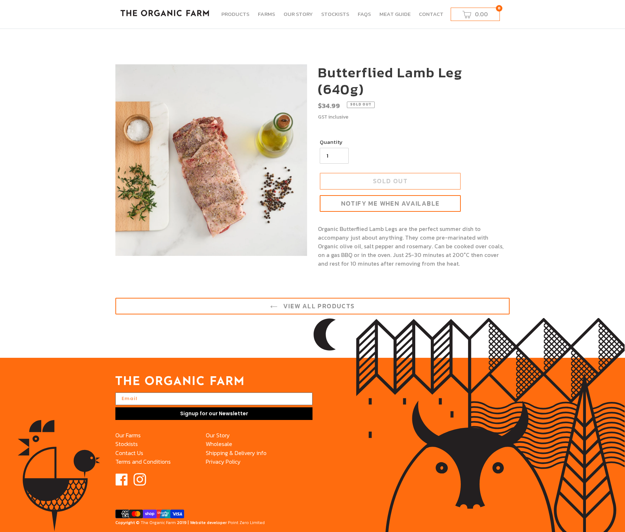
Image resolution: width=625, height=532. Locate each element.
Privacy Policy (223, 461)
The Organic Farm (158, 522)
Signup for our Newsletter (214, 413)
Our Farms (128, 435)
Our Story (218, 435)
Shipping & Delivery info (236, 453)
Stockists (126, 443)
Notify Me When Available (390, 203)
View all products (317, 306)
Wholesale (219, 443)
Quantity (331, 142)
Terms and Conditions (143, 461)
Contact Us (129, 453)
